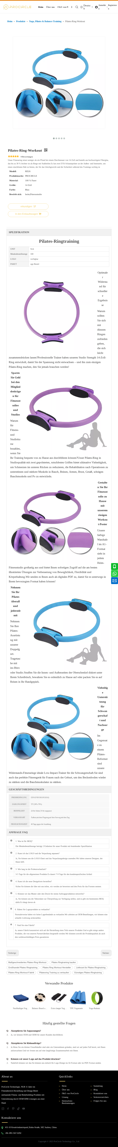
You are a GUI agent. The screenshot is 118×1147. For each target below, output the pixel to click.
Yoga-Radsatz (94, 1008)
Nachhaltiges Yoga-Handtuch (21, 1008)
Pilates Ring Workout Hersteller (57, 967)
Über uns (50, 7)
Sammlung (98, 1086)
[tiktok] (19, 1109)
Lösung (65, 1097)
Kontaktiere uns (100, 1093)
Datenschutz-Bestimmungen (68, 1102)
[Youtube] (24, 1109)
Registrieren (112, 7)
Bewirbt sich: (15, 194)
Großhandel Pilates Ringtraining (22, 967)
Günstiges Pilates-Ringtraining (88, 972)
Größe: (12, 185)
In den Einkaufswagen (26, 214)
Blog (96, 1090)
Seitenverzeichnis (101, 1097)
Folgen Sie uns (100, 1101)
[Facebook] (9, 1109)
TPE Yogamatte (76, 1008)
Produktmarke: (16, 176)
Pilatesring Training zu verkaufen (54, 972)
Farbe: (12, 190)
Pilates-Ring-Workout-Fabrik (21, 972)
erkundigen (26, 206)
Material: (13, 180)
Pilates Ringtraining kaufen (64, 962)
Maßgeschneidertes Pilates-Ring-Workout (27, 962)
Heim (40, 7)
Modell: (13, 171)
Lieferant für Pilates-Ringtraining (90, 967)
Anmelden (102, 7)
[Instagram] (4, 1109)
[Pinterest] (14, 1109)
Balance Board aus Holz (40, 1008)
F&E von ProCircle (67, 7)
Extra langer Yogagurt (59, 1008)
